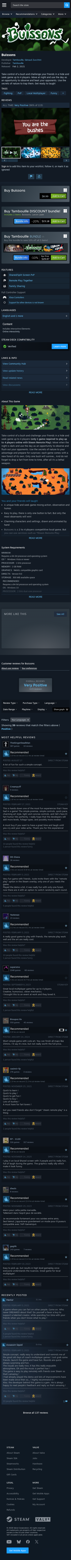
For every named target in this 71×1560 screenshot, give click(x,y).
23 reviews (14, 918)
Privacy (10, 1488)
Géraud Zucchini (33, 59)
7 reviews (28, 1249)
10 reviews (28, 746)
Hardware (37, 1463)
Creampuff (15, 786)
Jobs (35, 1458)
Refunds (11, 1509)
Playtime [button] (26, 709)
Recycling (37, 1469)
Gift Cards (12, 1474)
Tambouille (18, 59)
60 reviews (29, 970)
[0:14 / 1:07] (35, 127)
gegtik (13, 1246)
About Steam (13, 1452)
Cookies (10, 1504)
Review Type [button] (9, 703)
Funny (54, 93)
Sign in (5, 166)
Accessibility (13, 1493)
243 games (15, 1249)
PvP (19, 93)
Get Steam (38, 1488)
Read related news (12, 377)
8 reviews (14, 1192)
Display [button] (41, 709)
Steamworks (13, 1463)
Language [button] (49, 703)
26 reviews (14, 860)
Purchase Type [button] (30, 703)
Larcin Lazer (38, 214)
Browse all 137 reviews (35, 1412)
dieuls (13, 1188)
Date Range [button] (9, 709)
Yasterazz (14, 914)
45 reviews (28, 1022)
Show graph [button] (59, 709)
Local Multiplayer (36, 93)
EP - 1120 (15, 1139)
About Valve (39, 1452)
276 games (14, 1072)
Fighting (8, 93)
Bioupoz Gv (16, 1019)
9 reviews (14, 790)
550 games (15, 1022)
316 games (14, 1142)
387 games (14, 746)
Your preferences (29, 668)
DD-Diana (15, 857)
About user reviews (10, 668)
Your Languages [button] (19, 720)
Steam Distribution (16, 1469)
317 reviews (28, 1142)
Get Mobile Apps (17, 1550)
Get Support (39, 1499)
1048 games (15, 970)
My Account (39, 1504)
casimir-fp (15, 1068)
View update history (13, 370)
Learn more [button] (60, 346)
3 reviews (27, 1072)
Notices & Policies (15, 1499)
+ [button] (63, 93)
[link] (40, 221)
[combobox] (37, 5)
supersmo (15, 967)
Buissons (26, 214)
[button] (7, 14)
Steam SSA (12, 1458)
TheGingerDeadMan (20, 742)
